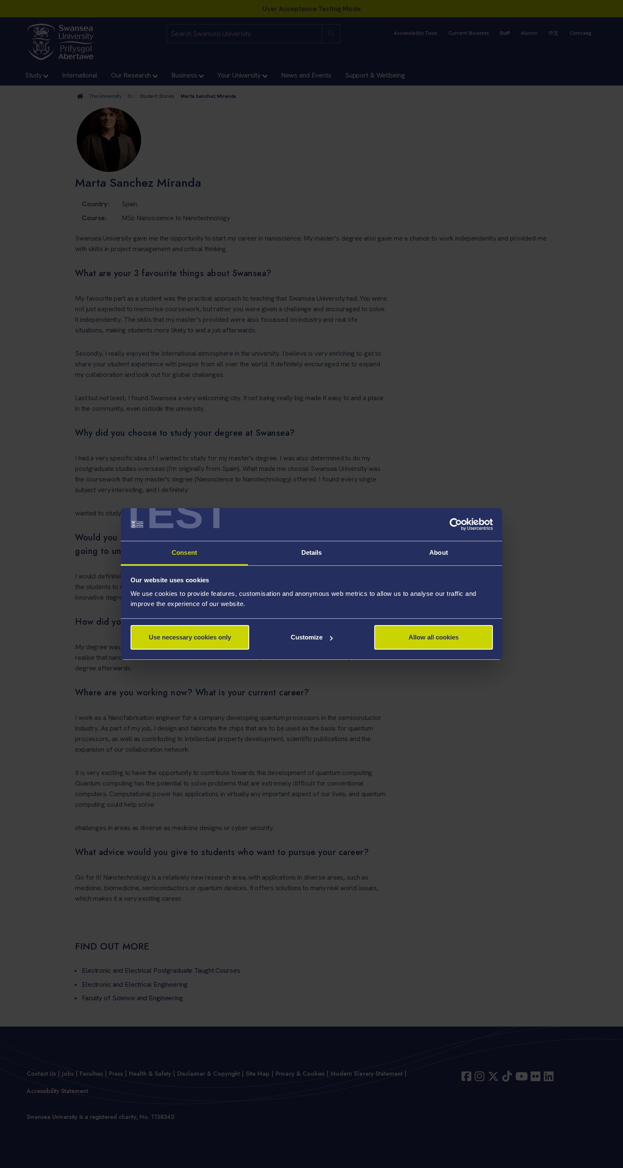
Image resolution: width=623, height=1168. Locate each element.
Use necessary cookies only (190, 637)
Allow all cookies (434, 637)
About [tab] (438, 552)
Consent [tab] (184, 552)
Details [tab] (311, 552)
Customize (307, 637)
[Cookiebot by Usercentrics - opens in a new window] (456, 524)
